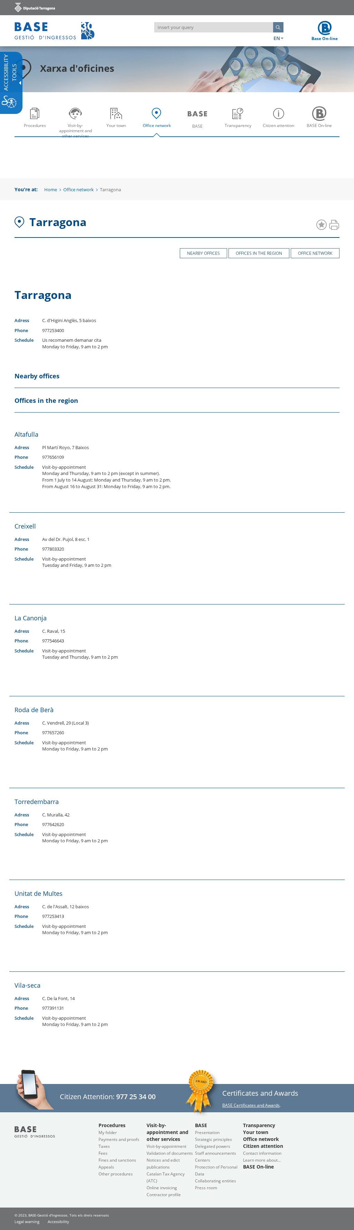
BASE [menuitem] (199, 131)
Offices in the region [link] (259, 253)
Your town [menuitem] (118, 131)
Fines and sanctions (117, 1160)
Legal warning (27, 1221)
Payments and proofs (119, 1139)
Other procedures (116, 1174)
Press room (206, 1188)
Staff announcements (215, 1153)
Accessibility (58, 1221)
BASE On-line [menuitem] (321, 131)
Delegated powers (212, 1146)
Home (50, 189)
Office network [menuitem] (158, 131)
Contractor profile (164, 1195)
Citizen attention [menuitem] (280, 131)
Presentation (207, 1132)
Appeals (106, 1167)
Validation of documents (170, 1153)
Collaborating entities (215, 1181)
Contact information (262, 1153)
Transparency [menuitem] (240, 131)
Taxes (104, 1146)
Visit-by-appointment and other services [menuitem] (77, 131)
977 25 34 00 (136, 1096)
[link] (35, 7)
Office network (78, 189)
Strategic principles (213, 1139)
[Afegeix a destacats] (321, 225)
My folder (108, 1132)
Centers (202, 1160)
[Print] (333, 225)
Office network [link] (315, 253)
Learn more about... (262, 1160)
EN (276, 38)
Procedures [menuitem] (36, 131)
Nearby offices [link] (203, 253)
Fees (103, 1153)
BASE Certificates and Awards (251, 1105)
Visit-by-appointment (166, 1146)
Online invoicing (162, 1188)
